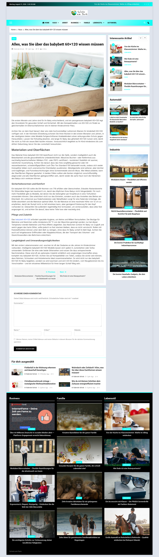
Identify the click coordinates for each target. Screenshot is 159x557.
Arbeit (65, 23)
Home (46, 23)
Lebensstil (97, 23)
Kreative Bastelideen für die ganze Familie (79, 433)
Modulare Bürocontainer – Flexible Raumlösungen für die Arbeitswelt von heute (135, 74)
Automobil (112, 23)
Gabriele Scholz (19, 49)
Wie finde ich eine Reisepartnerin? (127, 4)
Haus (54, 23)
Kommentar (19, 303)
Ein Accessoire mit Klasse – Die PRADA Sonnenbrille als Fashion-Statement (135, 86)
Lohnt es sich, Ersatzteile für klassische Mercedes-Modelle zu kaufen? (118, 120)
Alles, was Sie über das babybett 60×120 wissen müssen (134, 61)
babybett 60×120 (22, 219)
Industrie (128, 176)
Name (17, 330)
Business (75, 23)
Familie (87, 23)
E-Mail (47, 330)
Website (77, 330)
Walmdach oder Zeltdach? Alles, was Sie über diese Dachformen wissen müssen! (88, 370)
